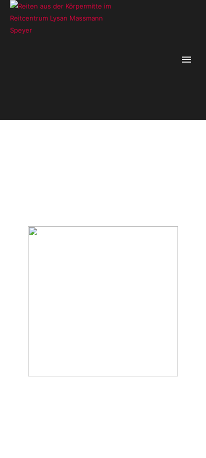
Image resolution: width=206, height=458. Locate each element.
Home (69, 162)
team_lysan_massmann (148, 162)
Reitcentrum (97, 162)
